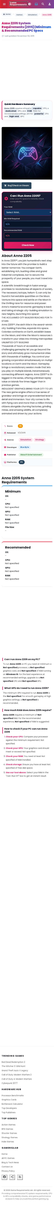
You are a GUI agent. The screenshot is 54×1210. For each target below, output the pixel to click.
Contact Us (7, 1166)
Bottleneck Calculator (12, 1104)
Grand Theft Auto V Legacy (15, 1070)
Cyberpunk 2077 (10, 1083)
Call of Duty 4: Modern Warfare (17, 1079)
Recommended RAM (13, 230)
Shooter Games (9, 1133)
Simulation (32, 15)
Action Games (9, 1124)
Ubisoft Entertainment (31, 454)
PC (21, 462)
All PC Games (8, 1158)
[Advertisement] (27, 71)
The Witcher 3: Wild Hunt (13, 1066)
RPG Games (7, 1129)
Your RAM (8, 207)
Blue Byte (24, 447)
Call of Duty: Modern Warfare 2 (16, 1074)
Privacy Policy (8, 1171)
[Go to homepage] (19, 4)
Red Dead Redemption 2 (13, 1062)
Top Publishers (9, 1112)
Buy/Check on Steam (16, 185)
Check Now (28, 245)
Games (19, 15)
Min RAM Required (12, 218)
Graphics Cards (9, 1099)
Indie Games (8, 1141)
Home (7, 14)
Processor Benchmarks (13, 1095)
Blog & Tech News (10, 1162)
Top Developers (9, 1108)
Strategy (39, 439)
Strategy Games (10, 1137)
